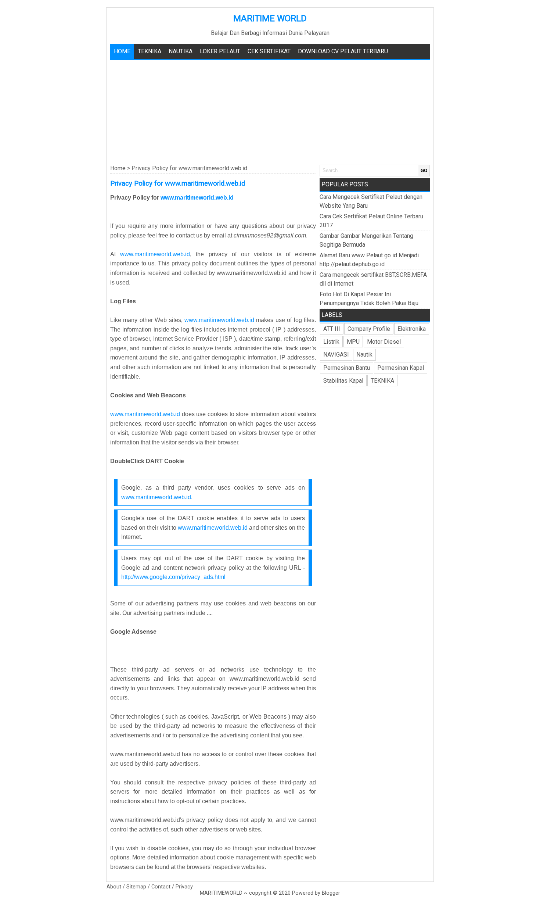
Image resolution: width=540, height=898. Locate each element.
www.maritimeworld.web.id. (156, 497)
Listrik (331, 341)
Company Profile (369, 328)
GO (424, 170)
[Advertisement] (270, 111)
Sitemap (136, 887)
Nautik (364, 354)
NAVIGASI (336, 354)
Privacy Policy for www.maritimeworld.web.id (177, 183)
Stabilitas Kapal (343, 380)
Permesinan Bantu (346, 367)
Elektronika (411, 328)
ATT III (331, 328)
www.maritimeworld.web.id (198, 197)
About (114, 887)
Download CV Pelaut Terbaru (343, 51)
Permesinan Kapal (400, 367)
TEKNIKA (382, 380)
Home (122, 51)
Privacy (184, 887)
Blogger (331, 893)
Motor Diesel (384, 341)
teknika (149, 51)
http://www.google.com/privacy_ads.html (173, 577)
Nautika (180, 51)
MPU (353, 341)
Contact (160, 887)
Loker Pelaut (220, 51)
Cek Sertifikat (269, 51)
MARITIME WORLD (270, 18)
